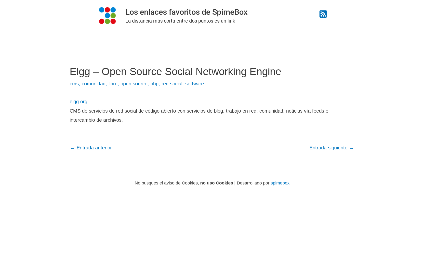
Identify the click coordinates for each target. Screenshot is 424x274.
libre (113, 83)
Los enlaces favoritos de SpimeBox (186, 12)
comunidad (94, 83)
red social (171, 83)
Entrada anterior (91, 147)
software (194, 83)
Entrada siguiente (331, 147)
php (154, 83)
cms (74, 83)
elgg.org (78, 101)
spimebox (280, 183)
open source (133, 83)
